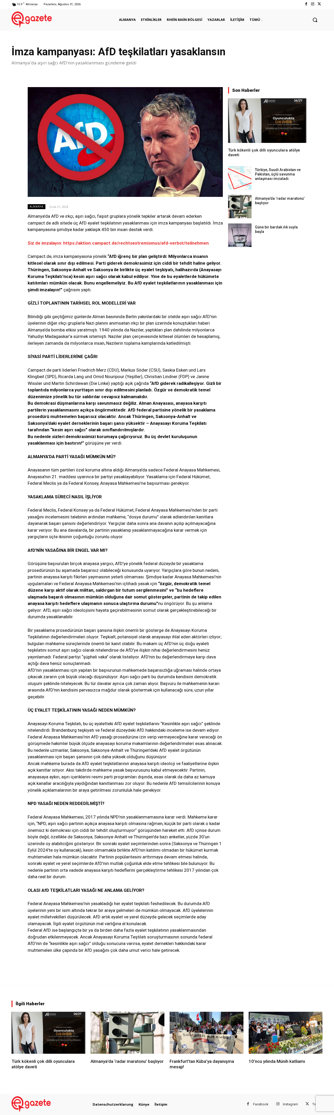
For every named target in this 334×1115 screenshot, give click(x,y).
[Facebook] (306, 4)
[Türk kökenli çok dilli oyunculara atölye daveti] (267, 120)
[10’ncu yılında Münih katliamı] (286, 1033)
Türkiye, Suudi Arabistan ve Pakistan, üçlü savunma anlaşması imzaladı (278, 174)
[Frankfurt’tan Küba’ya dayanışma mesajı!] (206, 1033)
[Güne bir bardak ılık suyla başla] (240, 235)
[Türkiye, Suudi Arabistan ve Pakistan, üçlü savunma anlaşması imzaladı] (240, 178)
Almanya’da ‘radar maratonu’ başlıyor (127, 1061)
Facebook (261, 1104)
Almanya (36, 206)
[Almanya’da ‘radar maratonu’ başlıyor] (240, 206)
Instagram (290, 1104)
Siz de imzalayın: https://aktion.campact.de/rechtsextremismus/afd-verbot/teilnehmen (118, 243)
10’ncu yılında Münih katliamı (277, 1061)
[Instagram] (312, 4)
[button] (315, 19)
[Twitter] (319, 4)
